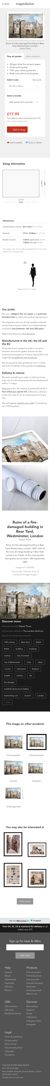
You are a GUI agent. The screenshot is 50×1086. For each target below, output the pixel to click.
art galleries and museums (24, 357)
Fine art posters (33, 972)
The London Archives (33, 631)
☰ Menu (6, 4)
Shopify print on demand (12, 1077)
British (6, 649)
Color (29, 662)
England (35, 669)
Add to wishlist (16, 142)
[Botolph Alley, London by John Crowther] (13, 844)
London (40, 695)
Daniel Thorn (25, 48)
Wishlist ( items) (13, 1013)
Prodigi (16, 1068)
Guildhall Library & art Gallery (16, 689)
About (8, 975)
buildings (33, 649)
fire (30, 675)
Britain (38, 642)
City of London (23, 655)
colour (40, 662)
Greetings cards (33, 990)
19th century (9, 642)
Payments (9, 983)
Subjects (30, 1010)
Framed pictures (34, 975)
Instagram (31, 1024)
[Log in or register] (41, 4)
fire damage (9, 682)
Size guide (37, 80)
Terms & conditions (14, 1036)
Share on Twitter (35, 142)
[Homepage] (25, 4)
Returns (8, 990)
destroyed (21, 669)
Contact (8, 972)
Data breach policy (13, 1047)
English (7, 675)
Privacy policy (11, 1040)
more (8, 702)
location (28, 695)
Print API (5, 1068)
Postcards (30, 986)
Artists (29, 1013)
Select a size (24, 79)
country (7, 669)
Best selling (31, 1006)
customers (40, 366)
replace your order (25, 403)
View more (25, 901)
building (19, 649)
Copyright (9, 1051)
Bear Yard (25, 642)
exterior (20, 675)
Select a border (14, 95)
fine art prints (28, 334)
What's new (31, 994)
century (7, 655)
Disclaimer (10, 1054)
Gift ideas (9, 1010)
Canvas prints (32, 979)
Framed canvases (34, 983)
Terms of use (11, 1044)
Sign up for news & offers (25, 941)
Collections (31, 1017)
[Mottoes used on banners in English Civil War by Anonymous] (13, 875)
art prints (34, 73)
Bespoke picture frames (24, 1071)
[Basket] (46, 4)
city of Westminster (12, 662)
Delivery (6, 388)
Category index (33, 1020)
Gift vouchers (11, 1006)
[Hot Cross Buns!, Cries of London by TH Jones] (37, 878)
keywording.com (11, 695)
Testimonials (10, 979)
